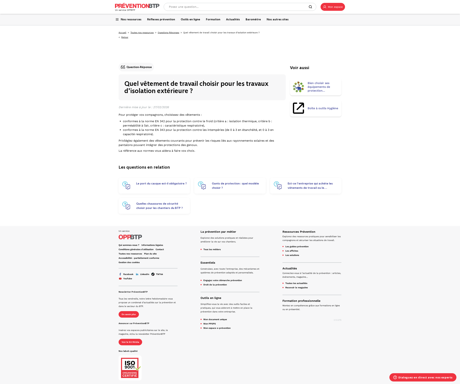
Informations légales (152, 245)
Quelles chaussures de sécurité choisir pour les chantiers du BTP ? (159, 206)
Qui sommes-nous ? (129, 245)
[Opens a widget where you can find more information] (422, 377)
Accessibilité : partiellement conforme (139, 258)
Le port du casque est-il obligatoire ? (161, 183)
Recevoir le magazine (296, 287)
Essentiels (208, 262)
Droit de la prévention (215, 284)
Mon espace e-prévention (217, 328)
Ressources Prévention (298, 231)
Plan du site (150, 253)
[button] (333, 7)
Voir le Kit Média (130, 342)
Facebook (128, 274)
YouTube (127, 278)
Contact (160, 249)
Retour (124, 37)
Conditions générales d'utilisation (136, 249)
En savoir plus (129, 314)
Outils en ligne (211, 298)
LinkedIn (144, 274)
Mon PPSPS (209, 323)
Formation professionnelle (301, 300)
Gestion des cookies (129, 262)
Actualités (289, 268)
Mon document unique (215, 319)
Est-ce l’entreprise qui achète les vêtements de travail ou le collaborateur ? (310, 185)
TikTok (159, 274)
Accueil (122, 32)
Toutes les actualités (296, 283)
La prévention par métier (218, 231)
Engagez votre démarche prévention (222, 280)
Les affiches (291, 251)
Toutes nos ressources (142, 32)
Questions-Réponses (168, 32)
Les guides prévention (297, 246)
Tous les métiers (212, 249)
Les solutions (292, 255)
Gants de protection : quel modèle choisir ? (235, 185)
